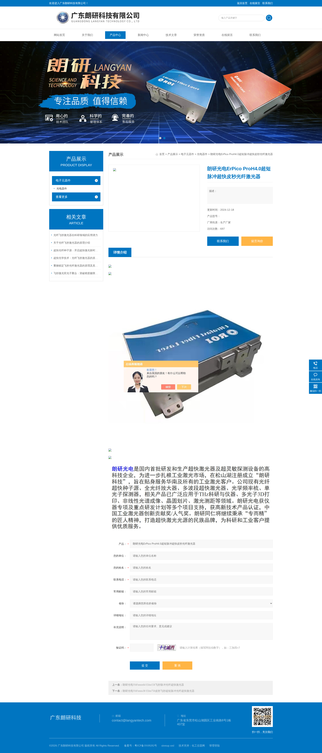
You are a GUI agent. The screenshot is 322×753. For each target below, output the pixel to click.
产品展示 (173, 154)
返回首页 (242, 3)
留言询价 (257, 241)
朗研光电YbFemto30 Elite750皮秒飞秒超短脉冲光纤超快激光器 (158, 691)
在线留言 (255, 3)
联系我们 (267, 3)
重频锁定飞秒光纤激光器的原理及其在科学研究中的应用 (76, 265)
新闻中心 (143, 34)
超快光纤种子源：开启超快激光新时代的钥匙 (76, 250)
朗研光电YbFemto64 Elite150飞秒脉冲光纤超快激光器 (153, 684)
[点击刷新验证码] (166, 647)
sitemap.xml (167, 745)
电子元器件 (187, 154)
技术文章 (171, 34)
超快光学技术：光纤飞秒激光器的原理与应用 (76, 258)
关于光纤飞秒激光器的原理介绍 (71, 242)
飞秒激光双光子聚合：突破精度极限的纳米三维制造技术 (76, 273)
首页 (162, 154)
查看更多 (62, 196)
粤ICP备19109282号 (146, 745)
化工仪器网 (198, 745)
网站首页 (59, 34)
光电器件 (202, 154)
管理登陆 (214, 745)
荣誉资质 (199, 34)
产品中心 (115, 34)
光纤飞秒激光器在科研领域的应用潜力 (75, 235)
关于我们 (87, 34)
